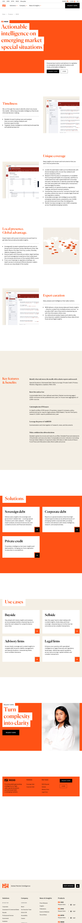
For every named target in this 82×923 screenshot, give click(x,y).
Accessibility (24, 915)
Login (72, 1)
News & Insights (34, 5)
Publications (43, 909)
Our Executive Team (26, 909)
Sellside (50, 615)
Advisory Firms (45, 789)
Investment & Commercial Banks (10, 909)
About (22, 906)
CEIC (3, 1)
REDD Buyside (45, 784)
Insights (42, 906)
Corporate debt (55, 512)
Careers (23, 918)
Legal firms (52, 641)
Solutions (13, 5)
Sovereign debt (15, 512)
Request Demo (11, 732)
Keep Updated (69, 886)
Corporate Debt (30, 787)
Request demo (53, 71)
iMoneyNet (23, 1)
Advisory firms (14, 641)
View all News (43, 914)
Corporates (5, 906)
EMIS (8, 1)
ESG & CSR (24, 912)
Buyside (10, 615)
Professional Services (8, 915)
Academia (4, 921)
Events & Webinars (44, 912)
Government (5, 918)
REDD (17, 1)
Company (22, 5)
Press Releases (44, 903)
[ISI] (4, 6)
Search (64, 1)
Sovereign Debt (30, 784)
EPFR (12, 1)
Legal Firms (45, 792)
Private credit (14, 541)
